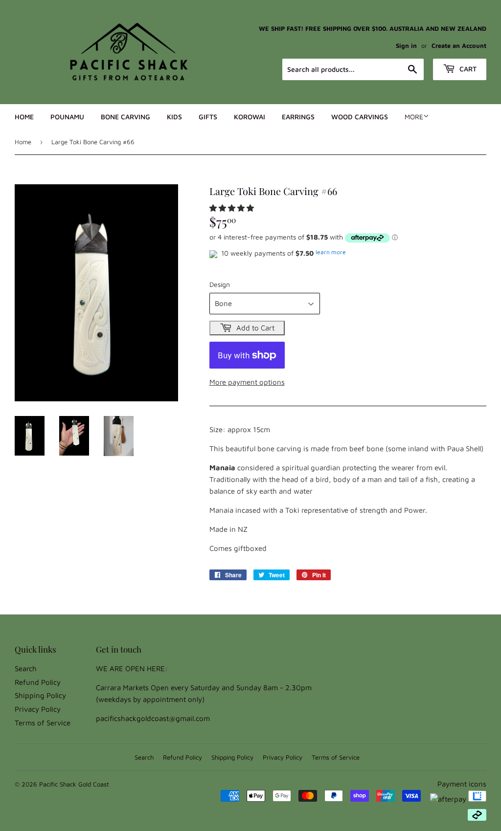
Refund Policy (38, 682)
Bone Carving (125, 116)
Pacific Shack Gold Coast (74, 784)
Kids (174, 116)
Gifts (208, 116)
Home (24, 116)
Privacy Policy (38, 709)
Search (26, 668)
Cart (467, 69)
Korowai (249, 116)
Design (219, 284)
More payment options (247, 382)
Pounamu (67, 116)
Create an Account (459, 45)
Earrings (298, 116)
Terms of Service (42, 723)
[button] (232, 208)
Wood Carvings (359, 116)
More (414, 116)
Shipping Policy (40, 695)
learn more (331, 252)
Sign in (406, 45)
